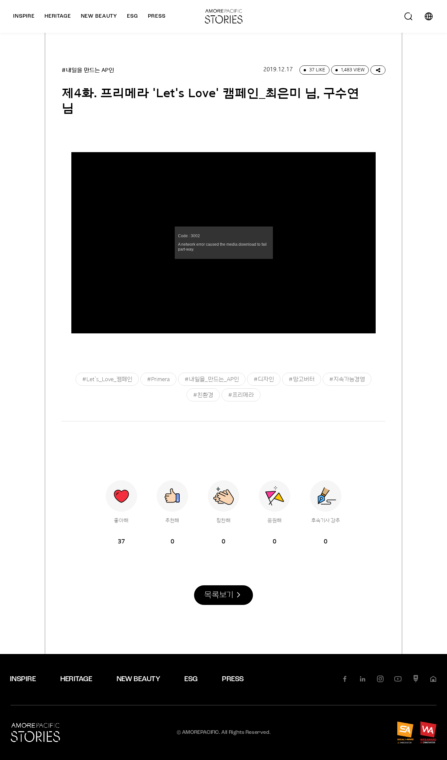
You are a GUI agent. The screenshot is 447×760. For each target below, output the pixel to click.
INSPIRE (23, 679)
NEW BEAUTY (138, 679)
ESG (190, 679)
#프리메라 (241, 395)
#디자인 (264, 379)
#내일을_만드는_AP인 (212, 379)
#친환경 (203, 395)
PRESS (232, 679)
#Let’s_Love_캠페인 (107, 379)
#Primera (158, 379)
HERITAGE (76, 679)
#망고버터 (301, 379)
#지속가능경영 (347, 379)
